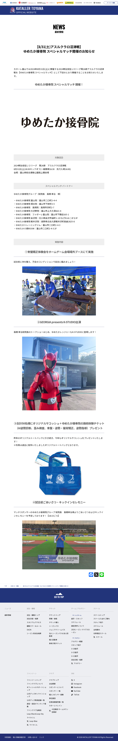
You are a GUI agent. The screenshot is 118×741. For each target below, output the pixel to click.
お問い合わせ (32, 737)
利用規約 (8, 737)
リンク (41, 737)
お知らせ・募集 (15, 586)
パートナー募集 (111, 3)
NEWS (59, 27)
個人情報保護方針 (19, 737)
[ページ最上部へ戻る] (59, 595)
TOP (6, 586)
